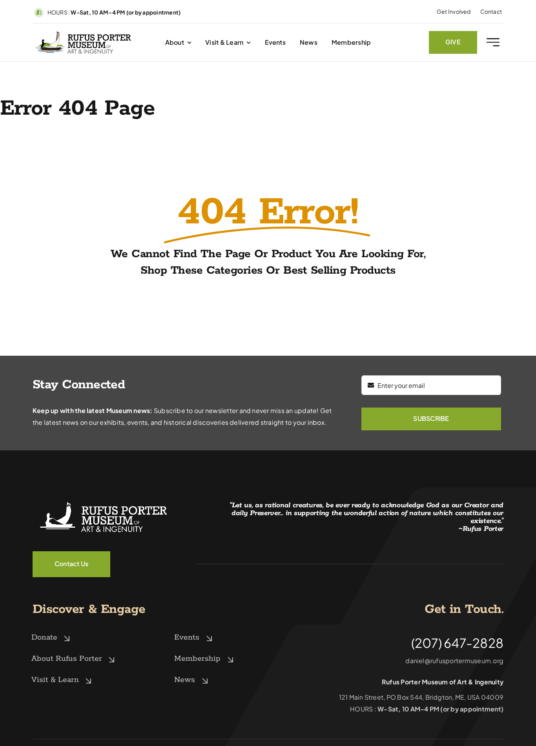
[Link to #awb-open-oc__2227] (493, 42)
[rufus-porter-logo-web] (83, 33)
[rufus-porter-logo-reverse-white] (103, 500)
